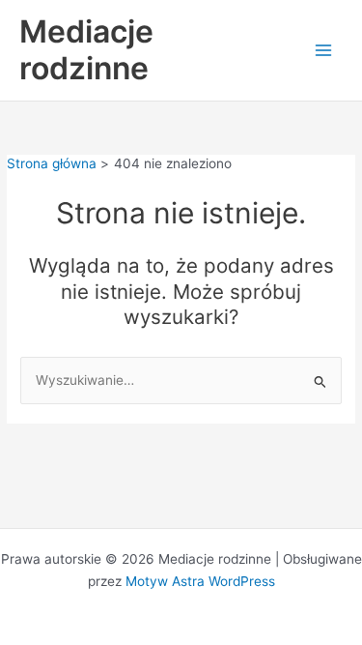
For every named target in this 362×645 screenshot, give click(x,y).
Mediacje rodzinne (86, 50)
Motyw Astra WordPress (200, 581)
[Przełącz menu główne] (324, 51)
